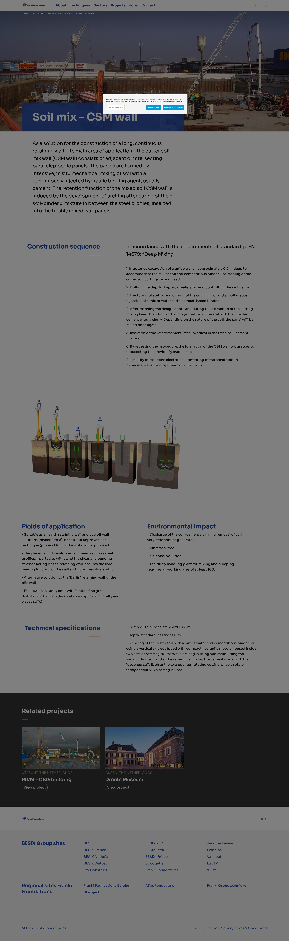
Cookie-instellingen (115, 107)
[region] (145, 104)
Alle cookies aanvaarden (173, 107)
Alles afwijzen (153, 107)
